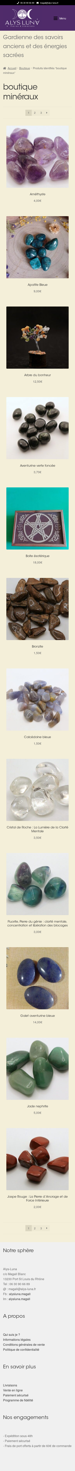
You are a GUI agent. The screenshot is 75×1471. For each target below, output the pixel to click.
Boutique (24, 68)
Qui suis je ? (11, 1334)
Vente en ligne (13, 1390)
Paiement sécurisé (15, 1395)
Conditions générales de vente (24, 1344)
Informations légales (17, 1339)
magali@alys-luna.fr (49, 3)
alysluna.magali (20, 1294)
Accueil (12, 68)
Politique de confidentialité (21, 1349)
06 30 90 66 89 (27, 3)
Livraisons (10, 1385)
